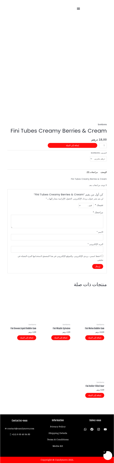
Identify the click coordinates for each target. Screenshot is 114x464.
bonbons (102, 124)
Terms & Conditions (58, 439)
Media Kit (58, 446)
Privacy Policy (58, 426)
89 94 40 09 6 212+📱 (19, 434)
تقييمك (99, 205)
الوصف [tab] (104, 172)
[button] (78, 8)
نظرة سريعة (91, 319)
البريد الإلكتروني (95, 244)
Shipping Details (57, 433)
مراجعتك (98, 212)
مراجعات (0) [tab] (92, 172)
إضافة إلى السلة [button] (94, 338)
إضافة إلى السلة (72, 145)
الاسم (100, 232)
